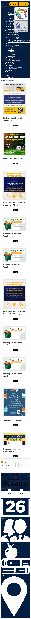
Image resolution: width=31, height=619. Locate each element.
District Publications (13, 23)
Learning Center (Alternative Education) (19, 40)
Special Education (12, 26)
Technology (11, 27)
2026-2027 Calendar (13, 45)
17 (6, 469)
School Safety (11, 24)
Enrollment (13, 4)
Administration (12, 14)
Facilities (10, 18)
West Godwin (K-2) (13, 34)
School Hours (11, 47)
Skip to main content (4, 2)
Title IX (10, 70)
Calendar (10, 48)
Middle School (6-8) (13, 37)
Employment (24, 4)
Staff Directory (12, 77)
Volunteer (10, 57)
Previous (6, 465)
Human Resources (13, 21)
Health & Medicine (13, 53)
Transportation (11, 29)
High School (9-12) (13, 39)
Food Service (11, 20)
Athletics (10, 65)
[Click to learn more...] (21, 13)
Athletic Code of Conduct (15, 67)
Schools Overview (13, 32)
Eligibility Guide (12, 68)
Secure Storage (12, 62)
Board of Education (13, 15)
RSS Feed (6, 462)
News (9, 59)
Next (10, 469)
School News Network (14, 60)
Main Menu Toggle (6, 9)
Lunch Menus (11, 54)
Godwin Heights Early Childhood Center (19, 42)
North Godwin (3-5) (13, 35)
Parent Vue (11, 50)
